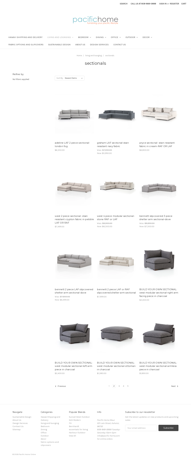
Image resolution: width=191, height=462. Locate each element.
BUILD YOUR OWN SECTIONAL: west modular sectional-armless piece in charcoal (158, 366)
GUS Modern (75, 420)
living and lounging (59, 37)
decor (146, 37)
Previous (61, 386)
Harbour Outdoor (77, 432)
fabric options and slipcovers (25, 44)
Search (123, 3)
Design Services (99, 44)
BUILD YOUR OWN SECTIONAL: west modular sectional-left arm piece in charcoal (73, 366)
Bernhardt (74, 426)
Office (115, 37)
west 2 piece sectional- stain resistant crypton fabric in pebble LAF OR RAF (74, 219)
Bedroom (83, 37)
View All (72, 436)
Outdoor (130, 37)
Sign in (163, 3)
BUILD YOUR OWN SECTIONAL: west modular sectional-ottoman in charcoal (116, 366)
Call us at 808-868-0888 (143, 3)
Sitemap (17, 429)
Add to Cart (74, 116)
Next (173, 386)
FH (70, 423)
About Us (80, 44)
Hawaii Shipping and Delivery (25, 37)
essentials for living (78, 429)
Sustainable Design (59, 44)
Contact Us (119, 44)
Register (174, 3)
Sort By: (60, 78)
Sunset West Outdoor (79, 417)
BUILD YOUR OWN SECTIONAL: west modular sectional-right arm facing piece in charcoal (158, 292)
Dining (100, 37)
